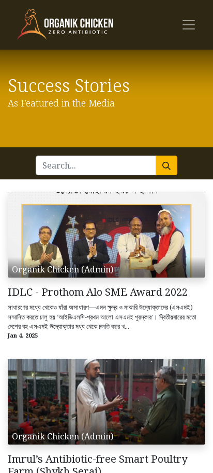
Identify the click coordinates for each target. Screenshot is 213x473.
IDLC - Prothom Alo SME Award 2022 (98, 292)
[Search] (166, 165)
